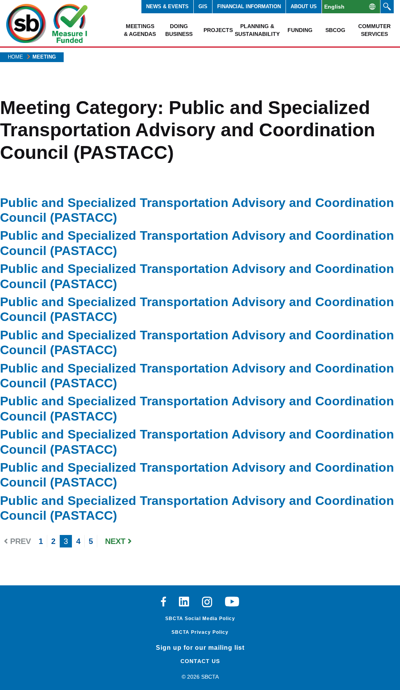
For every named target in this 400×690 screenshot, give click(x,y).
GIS (202, 6)
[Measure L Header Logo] (70, 23)
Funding (300, 30)
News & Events (167, 6)
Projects (218, 30)
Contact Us (200, 661)
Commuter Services (374, 30)
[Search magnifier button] (387, 6)
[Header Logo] (26, 23)
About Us (304, 6)
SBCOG (335, 30)
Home (15, 57)
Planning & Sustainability (257, 30)
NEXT (116, 541)
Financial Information (249, 6)
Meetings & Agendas (140, 30)
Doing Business (179, 30)
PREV (19, 541)
